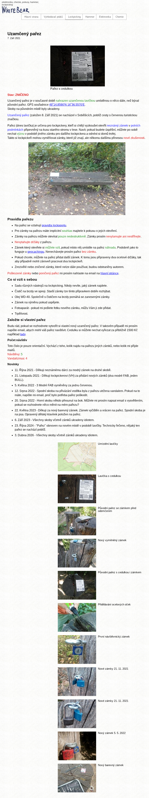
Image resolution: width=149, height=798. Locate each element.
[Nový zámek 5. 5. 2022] (77, 759)
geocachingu (35, 251)
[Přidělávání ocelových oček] (77, 630)
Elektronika (105, 16)
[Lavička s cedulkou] (77, 502)
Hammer (89, 16)
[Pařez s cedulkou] (77, 85)
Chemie (120, 16)
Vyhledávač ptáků (53, 16)
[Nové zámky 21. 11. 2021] (77, 695)
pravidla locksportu (54, 225)
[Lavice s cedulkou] (76, 214)
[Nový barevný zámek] (77, 791)
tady (22, 334)
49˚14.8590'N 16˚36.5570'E (67, 104)
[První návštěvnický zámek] (77, 662)
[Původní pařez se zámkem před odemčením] (77, 534)
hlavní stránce (109, 273)
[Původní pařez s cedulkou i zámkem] (77, 598)
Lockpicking (74, 16)
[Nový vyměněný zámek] (77, 566)
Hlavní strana (31, 16)
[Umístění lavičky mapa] (77, 470)
